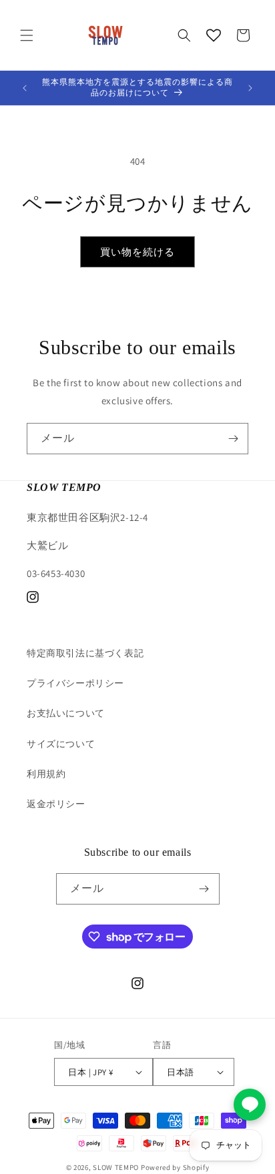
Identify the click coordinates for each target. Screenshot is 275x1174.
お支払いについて (66, 713)
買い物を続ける (137, 251)
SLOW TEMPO (116, 1167)
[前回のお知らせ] (24, 88)
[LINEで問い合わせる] (250, 1105)
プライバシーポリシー (75, 683)
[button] (26, 35)
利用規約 (46, 774)
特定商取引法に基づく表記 (85, 653)
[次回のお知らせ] (250, 88)
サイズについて (61, 744)
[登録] (233, 438)
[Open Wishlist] (213, 35)
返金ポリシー (56, 804)
